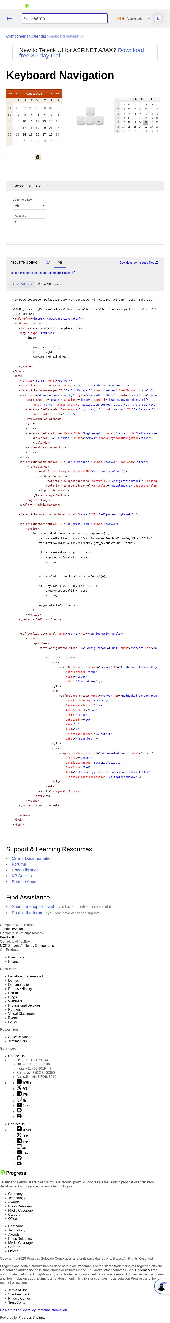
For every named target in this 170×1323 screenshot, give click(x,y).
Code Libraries (25, 870)
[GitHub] (19, 1111)
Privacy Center (19, 1298)
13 (44, 121)
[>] (51, 93)
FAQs (12, 1022)
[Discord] (19, 1116)
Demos (13, 980)
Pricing (13, 961)
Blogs (12, 997)
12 (37, 121)
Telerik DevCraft (12, 929)
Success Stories (20, 1037)
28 (31, 108)
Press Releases (20, 1206)
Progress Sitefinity (31, 1317)
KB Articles (22, 875)
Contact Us (16, 1056)
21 (50, 127)
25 (31, 134)
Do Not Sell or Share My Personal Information (33, 1310)
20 (44, 127)
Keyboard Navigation (66, 36)
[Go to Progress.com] (13, 1174)
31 (50, 108)
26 (17, 108)
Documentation (19, 984)
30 (44, 108)
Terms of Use (18, 1290)
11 (31, 121)
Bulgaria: (36, 1072)
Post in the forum (28, 912)
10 (24, 121)
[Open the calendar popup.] (38, 157)
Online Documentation (32, 858)
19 (37, 127)
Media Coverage (20, 1210)
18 (31, 127)
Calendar (38, 36)
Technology (16, 1198)
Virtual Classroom (21, 1013)
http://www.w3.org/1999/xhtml (57, 318)
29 (37, 108)
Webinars (15, 1001)
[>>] (58, 93)
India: (34, 1068)
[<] (16, 93)
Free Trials (16, 957)
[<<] (10, 93)
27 (24, 108)
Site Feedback (19, 1294)
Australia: (36, 1077)
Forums (19, 864)
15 (57, 121)
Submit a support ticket (33, 906)
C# (48, 262)
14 (50, 121)
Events (13, 1018)
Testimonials (17, 1041)
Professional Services (24, 1005)
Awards (13, 1202)
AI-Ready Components (37, 945)
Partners (14, 1009)
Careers (14, 1214)
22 (57, 127)
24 (24, 134)
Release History (20, 989)
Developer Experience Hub (28, 976)
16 (17, 127)
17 (24, 127)
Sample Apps (24, 881)
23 (17, 134)
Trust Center (17, 1302)
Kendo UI (7, 937)
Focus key (19, 215)
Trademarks (143, 1270)
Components (17, 36)
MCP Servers (10, 945)
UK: (33, 1064)
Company (15, 1194)
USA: (33, 1060)
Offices (13, 1218)
